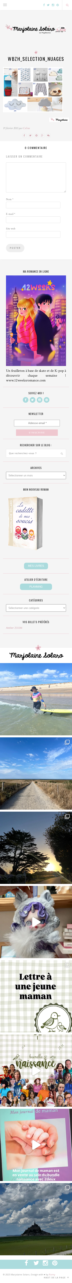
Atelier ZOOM (14, 628)
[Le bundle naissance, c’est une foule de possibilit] (36, 1070)
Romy (52, 1274)
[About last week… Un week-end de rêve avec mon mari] (36, 1219)
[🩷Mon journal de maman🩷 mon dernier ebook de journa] (36, 1145)
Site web (10, 228)
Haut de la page (55, 1277)
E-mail (10, 214)
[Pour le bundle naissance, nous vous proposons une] (36, 996)
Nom (9, 199)
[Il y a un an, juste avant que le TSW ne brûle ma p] (36, 699)
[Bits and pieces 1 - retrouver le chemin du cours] (36, 773)
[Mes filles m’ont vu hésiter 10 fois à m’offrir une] (36, 922)
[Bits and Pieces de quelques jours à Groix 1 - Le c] (36, 848)
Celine (26, 128)
